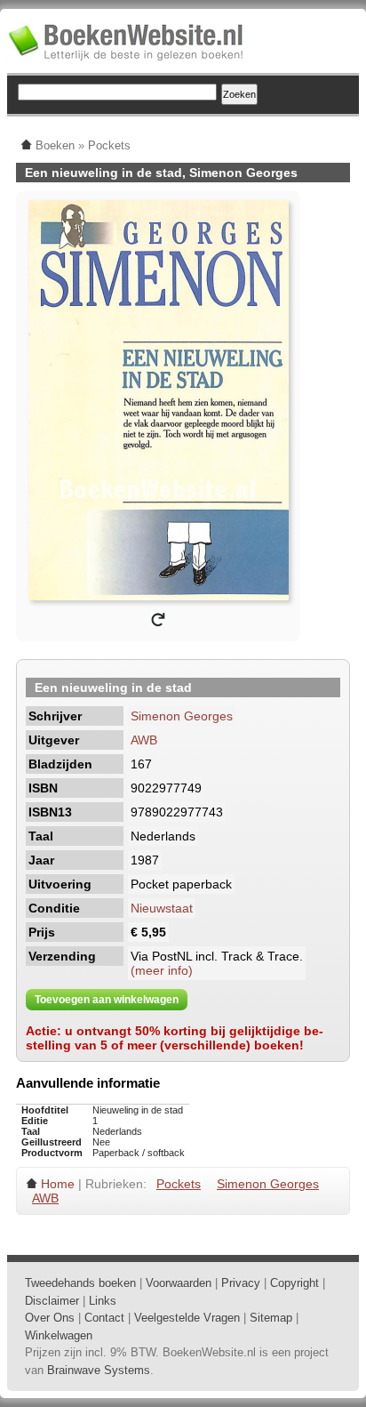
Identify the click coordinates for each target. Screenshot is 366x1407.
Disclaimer (52, 1300)
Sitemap (271, 1317)
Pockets (178, 1184)
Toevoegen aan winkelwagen (107, 999)
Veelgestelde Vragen (187, 1317)
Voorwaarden (178, 1283)
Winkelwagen (58, 1335)
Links (102, 1300)
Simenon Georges (182, 716)
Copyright (294, 1283)
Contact (104, 1317)
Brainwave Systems (98, 1370)
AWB (144, 740)
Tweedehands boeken (80, 1283)
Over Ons (50, 1317)
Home (58, 1184)
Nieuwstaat (162, 908)
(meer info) (162, 970)
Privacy (240, 1283)
